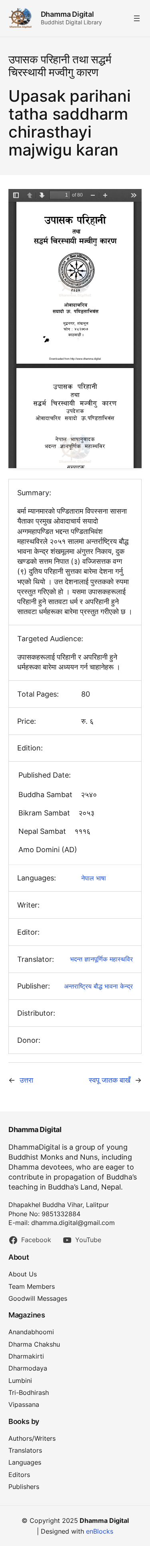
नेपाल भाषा (93, 878)
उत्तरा (26, 1080)
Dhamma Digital (67, 14)
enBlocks (99, 1531)
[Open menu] (137, 18)
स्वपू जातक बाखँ (109, 1080)
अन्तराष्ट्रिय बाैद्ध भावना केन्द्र (98, 986)
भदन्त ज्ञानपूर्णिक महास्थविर (101, 959)
